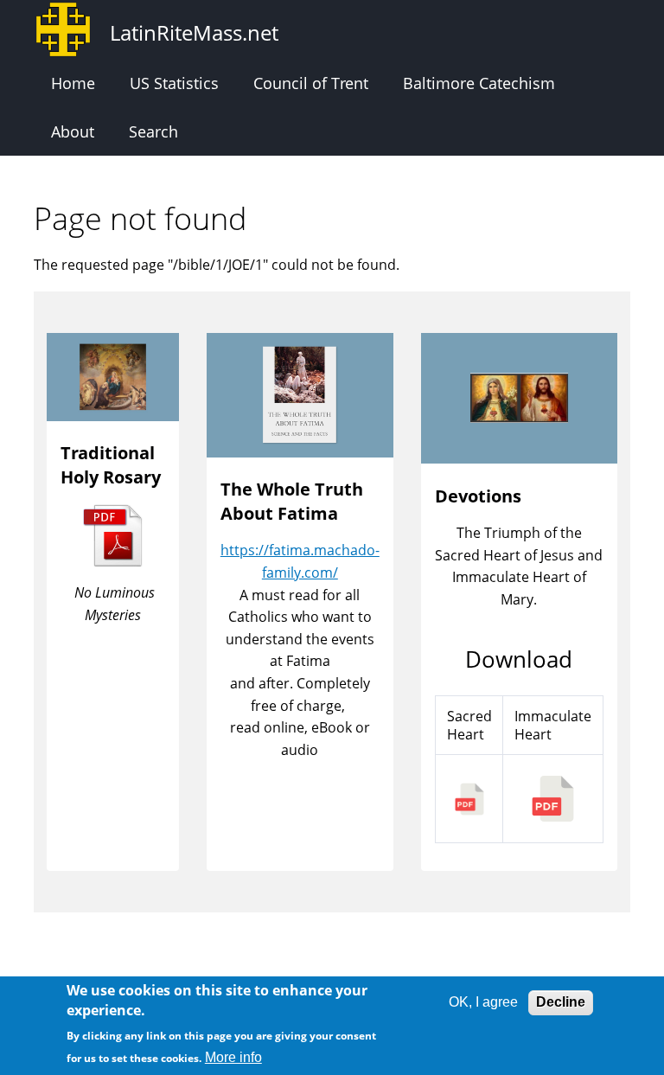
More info (233, 1057)
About (72, 131)
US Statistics (174, 83)
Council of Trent (310, 83)
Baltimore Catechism (479, 83)
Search (153, 131)
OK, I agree (483, 1002)
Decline (560, 1002)
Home (73, 83)
